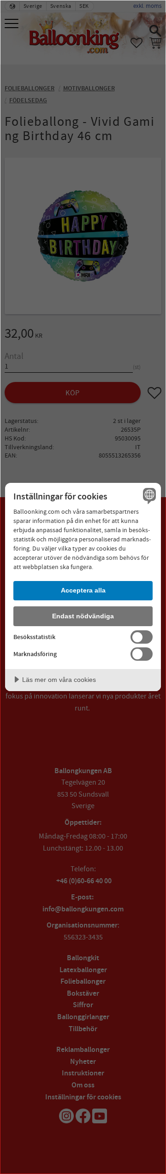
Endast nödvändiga (83, 616)
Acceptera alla (83, 590)
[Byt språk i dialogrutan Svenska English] (148, 496)
